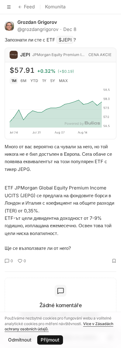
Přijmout (50, 340)
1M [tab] (13, 80)
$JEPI (65, 40)
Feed (29, 7)
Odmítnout (19, 340)
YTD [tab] (34, 80)
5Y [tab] (52, 80)
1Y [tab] (44, 80)
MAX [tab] (63, 80)
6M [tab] (23, 80)
